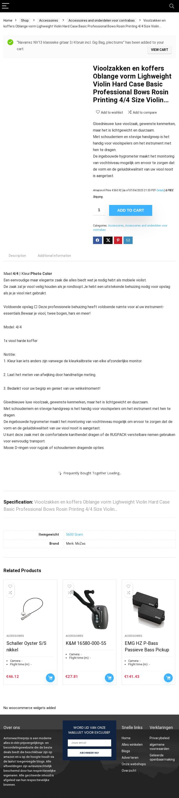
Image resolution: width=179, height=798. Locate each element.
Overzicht (129, 770)
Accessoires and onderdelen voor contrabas (102, 20)
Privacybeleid (159, 738)
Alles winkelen (132, 744)
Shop (25, 20)
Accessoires (48, 20)
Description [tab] (17, 255)
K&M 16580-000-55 (86, 643)
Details (160, 190)
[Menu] (5, 6)
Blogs (126, 751)
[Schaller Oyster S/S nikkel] (30, 609)
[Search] (171, 6)
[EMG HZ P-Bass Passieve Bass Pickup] (148, 609)
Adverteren (130, 757)
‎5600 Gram (74, 535)
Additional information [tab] (54, 255)
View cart (159, 50)
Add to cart (130, 210)
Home (7, 20)
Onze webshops (134, 764)
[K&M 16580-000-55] (90, 609)
